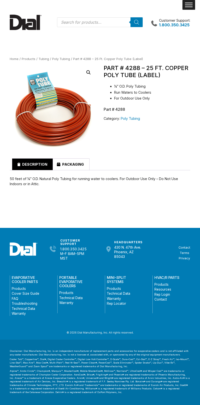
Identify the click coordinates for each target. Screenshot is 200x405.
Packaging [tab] (72, 164)
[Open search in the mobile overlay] (100, 22)
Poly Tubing (61, 59)
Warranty (19, 313)
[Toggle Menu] (189, 5)
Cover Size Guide (25, 293)
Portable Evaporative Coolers (70, 281)
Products (28, 59)
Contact (184, 247)
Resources (162, 289)
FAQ (15, 299)
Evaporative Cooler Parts (25, 279)
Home (14, 59)
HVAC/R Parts (166, 277)
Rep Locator (116, 303)
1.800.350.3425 (73, 249)
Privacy (184, 258)
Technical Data (23, 309)
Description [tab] (34, 164)
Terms (184, 253)
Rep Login (162, 294)
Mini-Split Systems (116, 279)
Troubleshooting (24, 303)
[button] (88, 72)
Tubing (44, 59)
